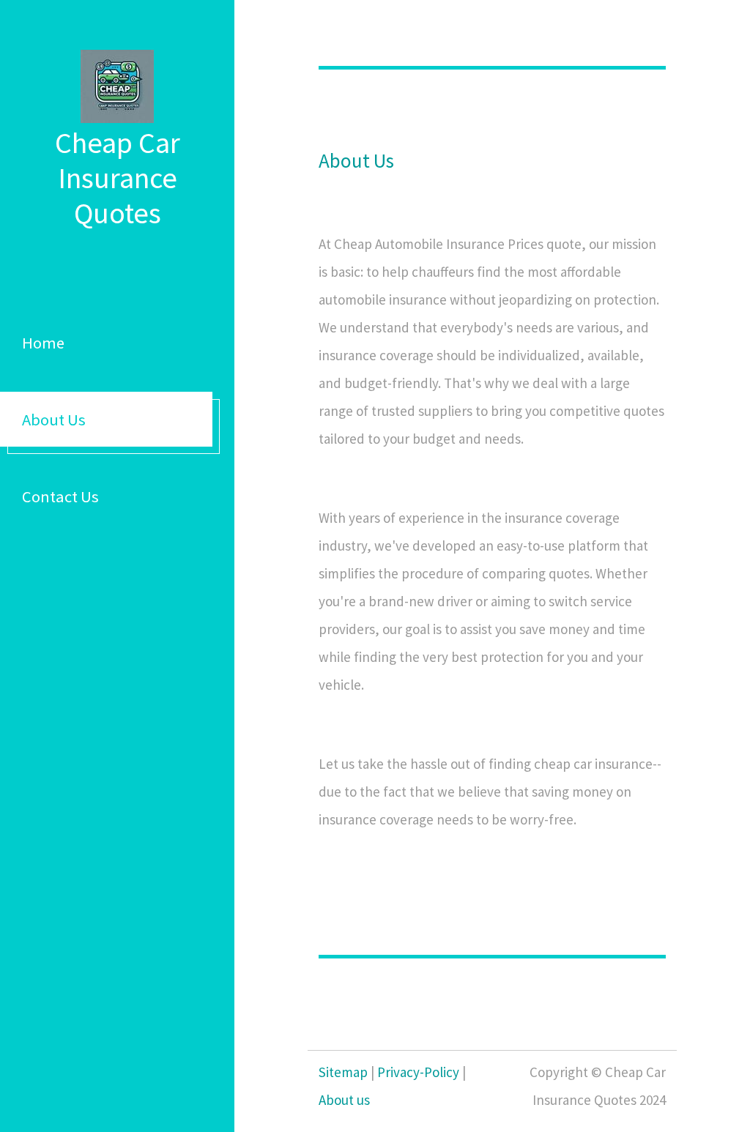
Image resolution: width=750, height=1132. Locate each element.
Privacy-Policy (418, 1072)
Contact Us (60, 496)
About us (344, 1100)
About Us (54, 419)
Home (43, 342)
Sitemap (343, 1072)
